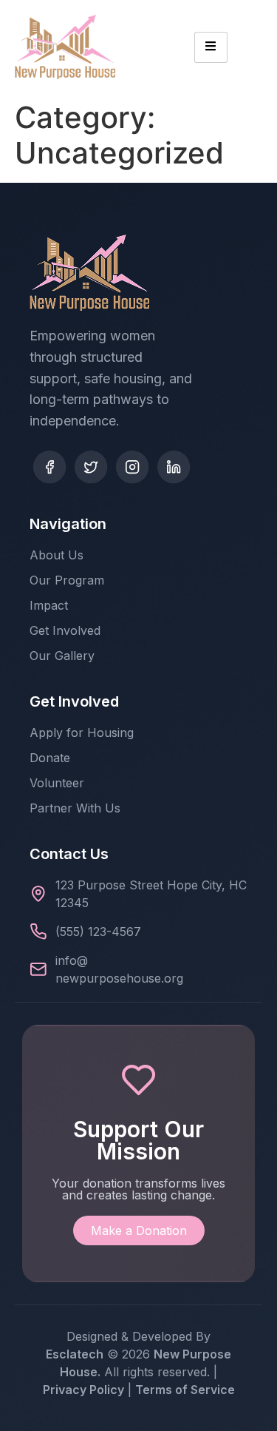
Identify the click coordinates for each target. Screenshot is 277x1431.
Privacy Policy (83, 1389)
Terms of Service (185, 1389)
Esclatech (74, 1354)
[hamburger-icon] (211, 47)
